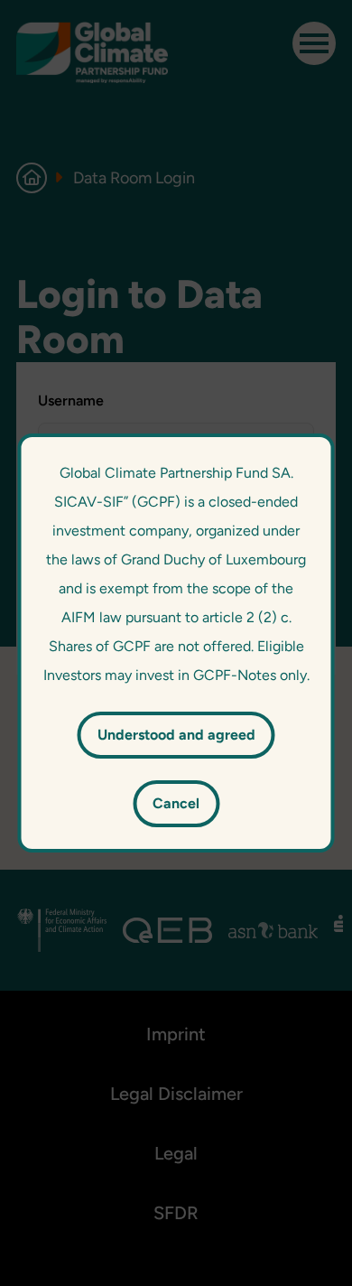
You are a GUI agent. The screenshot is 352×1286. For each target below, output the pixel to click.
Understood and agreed (176, 734)
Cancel (176, 803)
